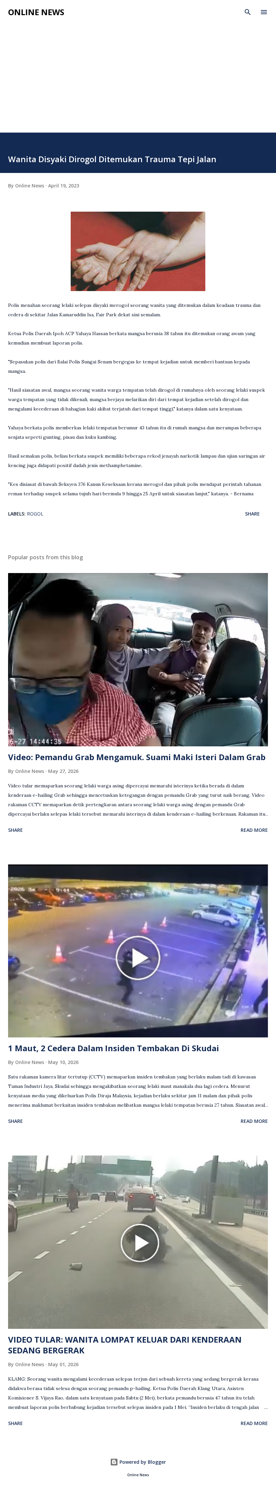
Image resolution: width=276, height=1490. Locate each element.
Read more (254, 830)
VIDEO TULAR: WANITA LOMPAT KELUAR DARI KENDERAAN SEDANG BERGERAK (125, 1345)
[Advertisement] (138, 82)
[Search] (248, 12)
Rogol (35, 513)
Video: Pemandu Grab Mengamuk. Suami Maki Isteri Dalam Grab (137, 756)
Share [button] (252, 513)
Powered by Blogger (142, 1462)
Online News (36, 11)
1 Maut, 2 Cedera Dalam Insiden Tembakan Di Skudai (113, 1048)
